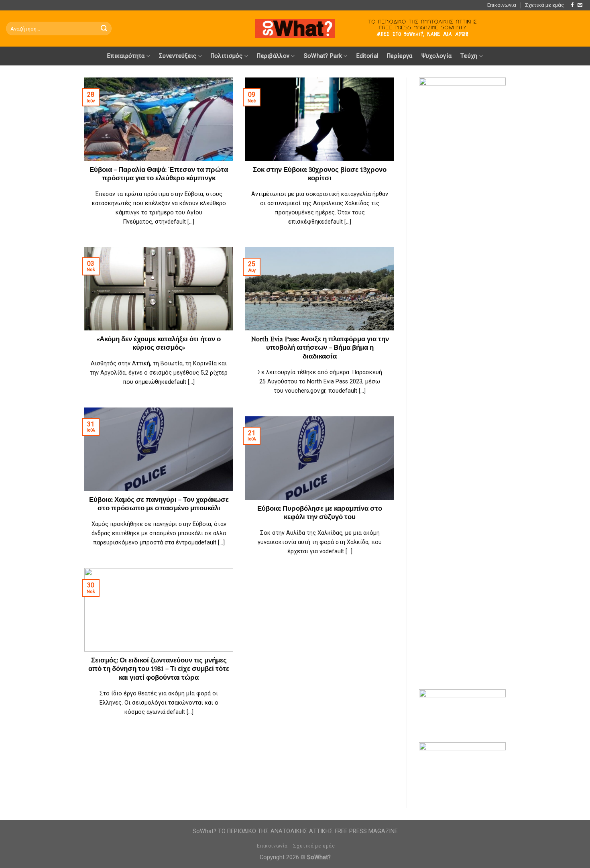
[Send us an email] (580, 5)
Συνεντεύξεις (177, 56)
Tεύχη (468, 56)
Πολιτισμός (227, 56)
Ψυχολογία (436, 56)
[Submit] (104, 28)
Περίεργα (399, 56)
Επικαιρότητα (125, 56)
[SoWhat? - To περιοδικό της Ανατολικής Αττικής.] (295, 29)
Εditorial (367, 56)
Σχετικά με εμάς (544, 5)
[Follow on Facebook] (572, 5)
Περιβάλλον (273, 56)
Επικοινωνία (501, 5)
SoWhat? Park (323, 56)
